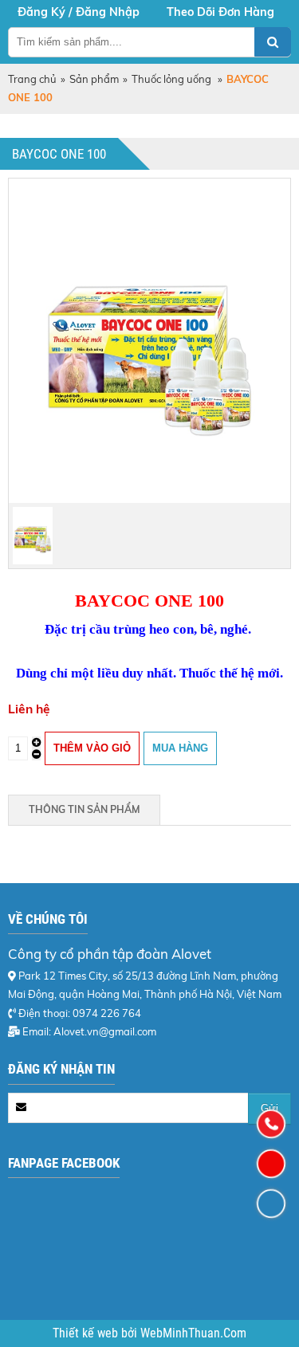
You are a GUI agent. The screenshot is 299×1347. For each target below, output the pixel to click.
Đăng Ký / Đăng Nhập (79, 12)
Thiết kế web (87, 1333)
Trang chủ (32, 79)
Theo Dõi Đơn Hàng (220, 12)
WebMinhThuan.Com (193, 1333)
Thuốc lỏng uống (173, 79)
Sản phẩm (94, 79)
